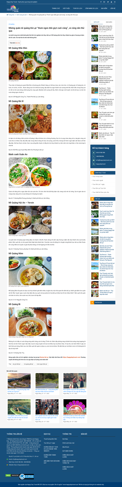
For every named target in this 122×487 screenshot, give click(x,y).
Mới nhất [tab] (96, 22)
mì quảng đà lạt (28, 364)
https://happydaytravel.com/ (72, 357)
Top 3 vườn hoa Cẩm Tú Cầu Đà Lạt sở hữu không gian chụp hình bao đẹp (106, 37)
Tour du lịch (77, 8)
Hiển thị (17, 43)
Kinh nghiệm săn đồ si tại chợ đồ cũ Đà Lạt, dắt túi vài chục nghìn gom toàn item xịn (46, 417)
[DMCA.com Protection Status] (12, 475)
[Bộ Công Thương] (27, 476)
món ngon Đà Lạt (42, 364)
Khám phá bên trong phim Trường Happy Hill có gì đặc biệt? (106, 58)
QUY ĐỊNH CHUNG (67, 451)
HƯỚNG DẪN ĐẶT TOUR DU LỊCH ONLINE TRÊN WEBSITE (51, 449)
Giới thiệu (66, 8)
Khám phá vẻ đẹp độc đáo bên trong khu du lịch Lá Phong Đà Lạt (105, 27)
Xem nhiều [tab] (109, 22)
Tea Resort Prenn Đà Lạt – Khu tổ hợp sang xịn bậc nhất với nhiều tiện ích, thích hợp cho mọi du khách (106, 103)
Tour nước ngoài (97, 180)
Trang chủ (56, 8)
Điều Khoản (65, 447)
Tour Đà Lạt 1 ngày (98, 184)
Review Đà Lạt (44, 357)
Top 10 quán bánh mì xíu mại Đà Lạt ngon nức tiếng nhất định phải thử (106, 125)
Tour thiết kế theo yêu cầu (100, 192)
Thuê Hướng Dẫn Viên (50, 439)
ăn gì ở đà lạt (16, 364)
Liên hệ (112, 8)
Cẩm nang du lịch (91, 8)
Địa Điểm (104, 8)
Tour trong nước (97, 176)
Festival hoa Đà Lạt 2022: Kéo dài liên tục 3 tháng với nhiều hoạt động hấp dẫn (74, 417)
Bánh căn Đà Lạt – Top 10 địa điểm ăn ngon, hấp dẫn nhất (106, 134)
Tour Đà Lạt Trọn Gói (99, 188)
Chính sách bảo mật (68, 443)
